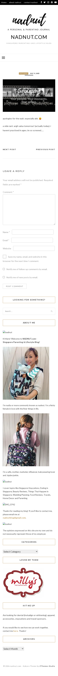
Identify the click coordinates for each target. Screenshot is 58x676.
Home (3, 2)
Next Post (9, 149)
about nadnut (15, 2)
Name (6, 232)
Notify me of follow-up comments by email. (26, 269)
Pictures (24, 73)
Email (6, 240)
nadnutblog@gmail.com (14, 518)
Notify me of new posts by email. (22, 277)
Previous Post (45, 149)
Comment (8, 192)
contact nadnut (31, 2)
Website (7, 248)
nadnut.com (29, 37)
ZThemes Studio (47, 666)
